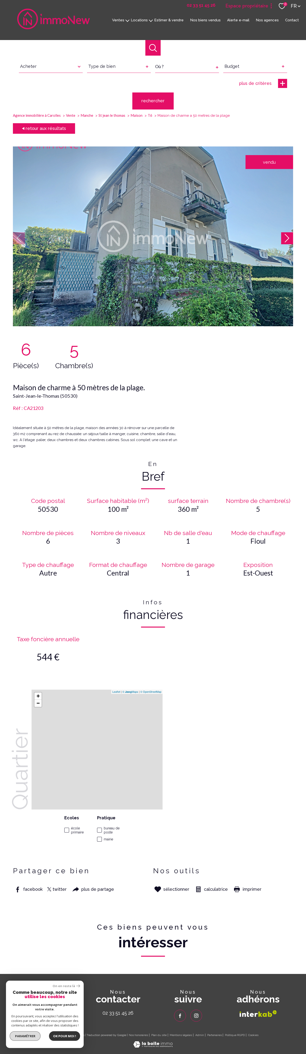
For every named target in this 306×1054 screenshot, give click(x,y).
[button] (287, 238)
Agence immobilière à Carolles (37, 115)
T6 (150, 115)
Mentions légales (181, 1035)
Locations (139, 20)
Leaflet (116, 691)
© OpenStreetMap (150, 691)
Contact (292, 20)
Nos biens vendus (205, 20)
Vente (70, 115)
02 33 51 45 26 (118, 1013)
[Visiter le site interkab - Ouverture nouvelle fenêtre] (258, 1013)
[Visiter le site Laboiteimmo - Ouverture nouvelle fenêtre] (153, 1045)
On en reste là (64, 986)
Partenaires (214, 1035)
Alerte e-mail (238, 20)
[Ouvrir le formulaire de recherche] (153, 48)
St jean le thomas (111, 115)
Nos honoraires (138, 1035)
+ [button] (38, 696)
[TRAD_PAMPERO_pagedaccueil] (53, 27)
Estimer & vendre (169, 20)
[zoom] (153, 324)
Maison (136, 115)
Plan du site (159, 1035)
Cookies (253, 1035)
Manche (87, 115)
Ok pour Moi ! (64, 1036)
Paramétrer (25, 1036)
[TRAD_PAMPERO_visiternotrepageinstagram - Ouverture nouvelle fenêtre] (196, 1016)
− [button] (38, 703)
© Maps (130, 691)
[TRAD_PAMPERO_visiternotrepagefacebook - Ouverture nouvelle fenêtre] (180, 1016)
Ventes (118, 20)
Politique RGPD (235, 1035)
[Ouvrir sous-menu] (127, 20)
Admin (199, 1035)
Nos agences (267, 20)
